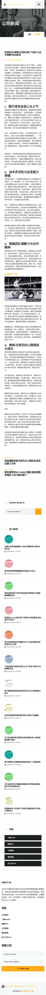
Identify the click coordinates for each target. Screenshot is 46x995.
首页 (29, 34)
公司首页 (5, 915)
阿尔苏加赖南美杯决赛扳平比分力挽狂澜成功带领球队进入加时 (22, 643)
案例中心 (11, 844)
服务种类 (11, 857)
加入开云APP (12, 863)
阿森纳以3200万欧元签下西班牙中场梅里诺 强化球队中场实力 (22, 619)
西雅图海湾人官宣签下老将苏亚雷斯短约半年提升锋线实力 (22, 810)
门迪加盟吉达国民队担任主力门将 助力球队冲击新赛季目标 (22, 668)
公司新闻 (11, 851)
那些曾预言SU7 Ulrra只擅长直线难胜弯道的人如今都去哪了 (22, 474)
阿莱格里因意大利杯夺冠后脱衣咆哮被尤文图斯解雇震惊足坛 (22, 594)
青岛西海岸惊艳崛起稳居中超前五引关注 (19, 571)
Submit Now (24, 969)
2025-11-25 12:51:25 (14, 60)
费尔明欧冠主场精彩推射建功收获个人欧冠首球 (22, 762)
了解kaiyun (11, 838)
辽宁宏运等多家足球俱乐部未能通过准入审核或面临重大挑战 (22, 739)
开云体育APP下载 (27, 991)
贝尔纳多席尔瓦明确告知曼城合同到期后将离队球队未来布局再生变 (22, 785)
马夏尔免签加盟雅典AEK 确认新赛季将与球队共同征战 (22, 548)
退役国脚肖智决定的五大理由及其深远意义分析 (22, 462)
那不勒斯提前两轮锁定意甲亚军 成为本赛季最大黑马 (22, 692)
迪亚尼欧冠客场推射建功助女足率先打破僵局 (21, 715)
